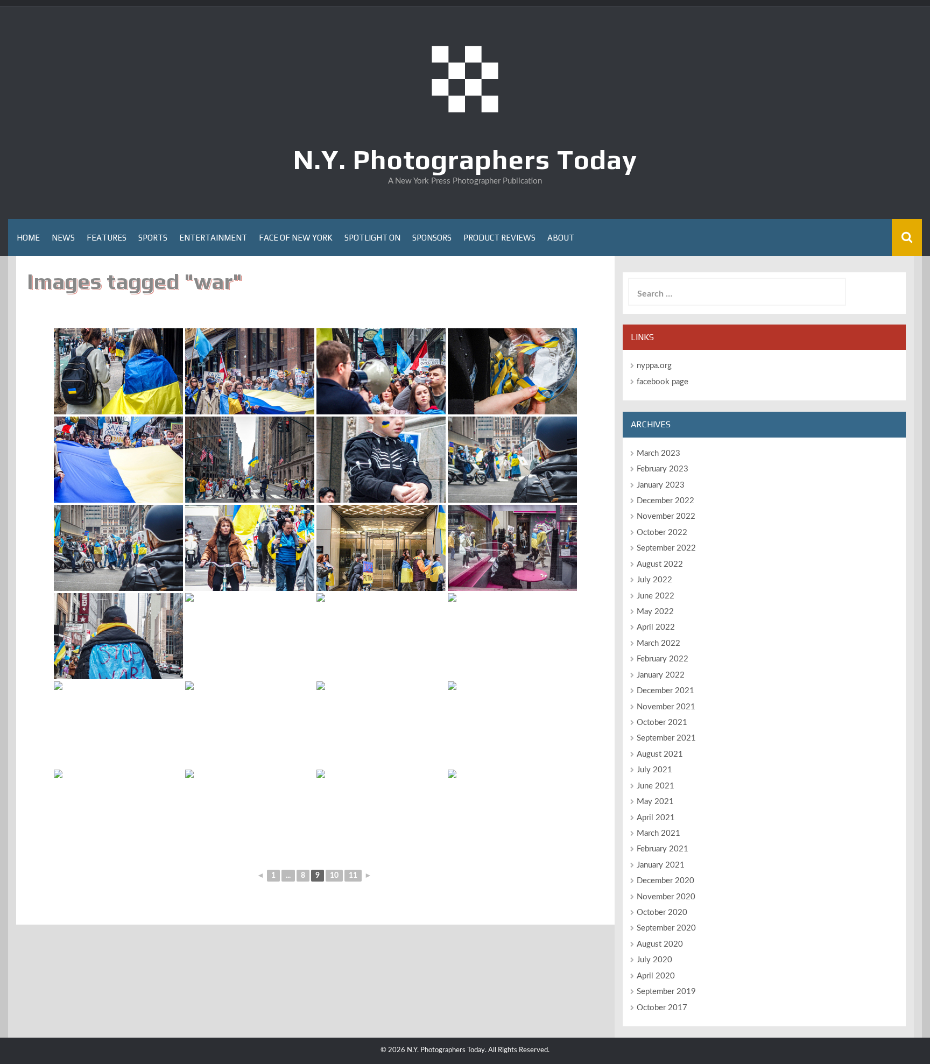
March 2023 (658, 453)
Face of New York (296, 237)
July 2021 (654, 770)
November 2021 (666, 707)
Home (28, 237)
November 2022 (666, 516)
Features (106, 237)
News (63, 237)
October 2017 (662, 1008)
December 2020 (665, 881)
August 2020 (660, 944)
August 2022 (660, 564)
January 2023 (661, 485)
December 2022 (665, 501)
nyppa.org (654, 366)
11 (353, 875)
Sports (152, 237)
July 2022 (654, 580)
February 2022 (662, 659)
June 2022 (655, 596)
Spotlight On (372, 237)
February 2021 (662, 849)
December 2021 (665, 691)
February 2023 (662, 469)
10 (334, 875)
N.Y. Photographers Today (465, 159)
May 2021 (655, 802)
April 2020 (656, 976)
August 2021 (660, 754)
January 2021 (661, 865)
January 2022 (661, 675)
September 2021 (666, 738)
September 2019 (666, 992)
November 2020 (666, 897)
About (560, 237)
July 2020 (654, 960)
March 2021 (658, 833)
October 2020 (662, 912)
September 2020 (666, 928)
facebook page (662, 382)
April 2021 (656, 818)
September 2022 (666, 548)
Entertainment (213, 237)
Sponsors (432, 237)
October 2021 (662, 722)
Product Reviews (499, 237)
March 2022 (658, 643)
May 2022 (655, 612)
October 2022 (662, 533)
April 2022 (656, 627)
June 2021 (655, 786)
